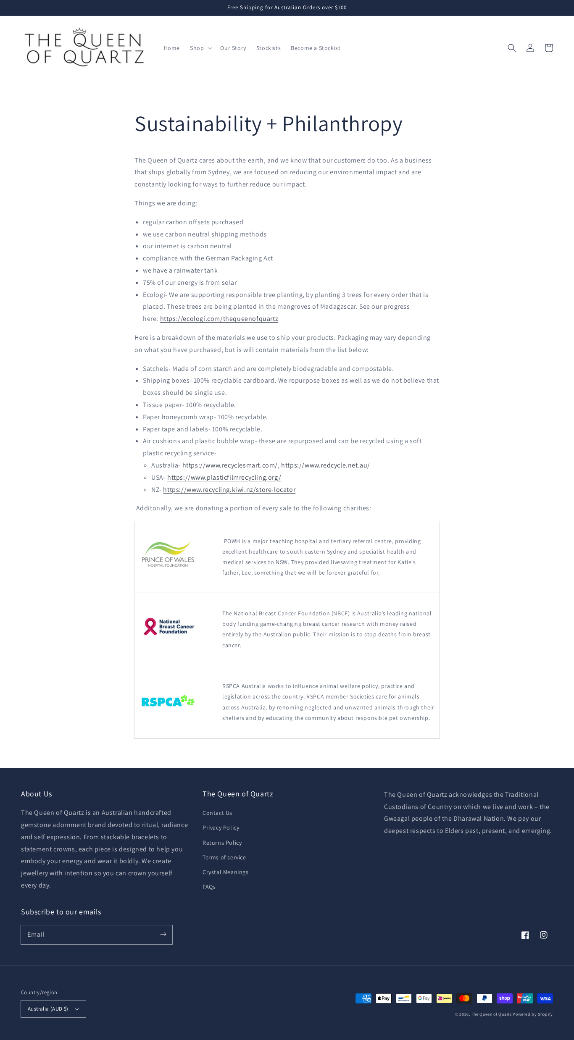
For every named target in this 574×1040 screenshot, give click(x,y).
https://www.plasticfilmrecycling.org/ (224, 477)
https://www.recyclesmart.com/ (230, 465)
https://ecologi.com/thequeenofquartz (219, 318)
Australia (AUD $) (48, 1008)
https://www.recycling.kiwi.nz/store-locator (229, 489)
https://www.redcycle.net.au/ (325, 465)
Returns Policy (222, 842)
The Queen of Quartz (491, 1014)
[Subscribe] (163, 934)
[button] (200, 48)
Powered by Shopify (533, 1014)
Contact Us (217, 813)
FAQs (209, 886)
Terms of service (224, 857)
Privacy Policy (221, 827)
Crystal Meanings (226, 872)
